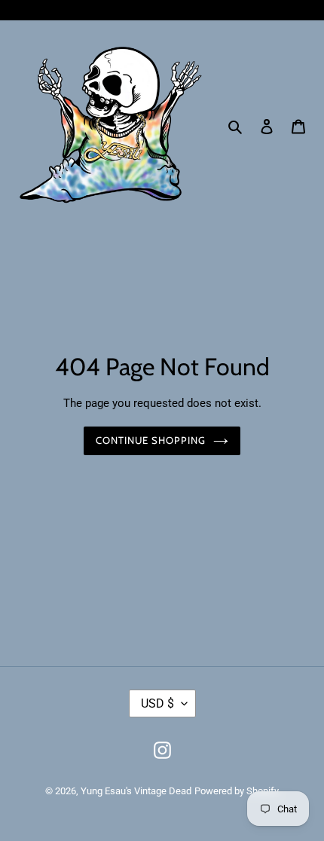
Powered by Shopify (236, 791)
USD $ (157, 703)
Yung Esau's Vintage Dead (136, 791)
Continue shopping (151, 440)
